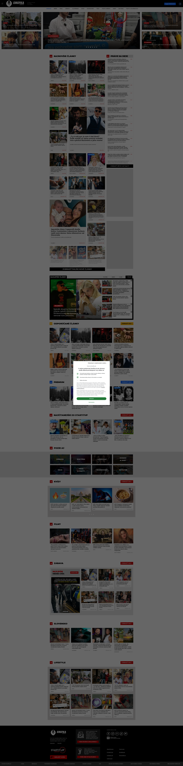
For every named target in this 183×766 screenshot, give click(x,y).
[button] (91, 380)
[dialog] (91, 383)
